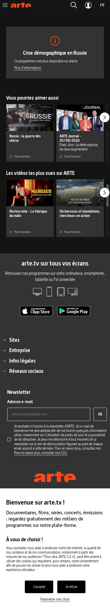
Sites (14, 340)
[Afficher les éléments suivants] (105, 117)
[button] (74, 5)
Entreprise (19, 350)
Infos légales (22, 361)
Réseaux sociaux (26, 371)
